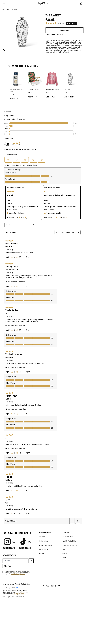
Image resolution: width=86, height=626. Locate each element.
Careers (65, 553)
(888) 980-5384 (20, 592)
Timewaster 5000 (68, 537)
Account (17, 584)
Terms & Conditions (15, 573)
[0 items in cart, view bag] (81, 3)
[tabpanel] (64, 45)
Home (4, 9)
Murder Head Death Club (70, 545)
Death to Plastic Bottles (69, 541)
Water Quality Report (44, 549)
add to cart (64, 30)
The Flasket (14, 9)
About (64, 558)
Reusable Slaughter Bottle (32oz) (16, 90)
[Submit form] (31, 561)
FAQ (64, 549)
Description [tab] (50, 35)
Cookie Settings (25, 584)
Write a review (71, 23)
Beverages (6, 584)
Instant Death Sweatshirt (52, 89)
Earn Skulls (42, 537)
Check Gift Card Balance (45, 545)
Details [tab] (60, 35)
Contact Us (42, 553)
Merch (8, 9)
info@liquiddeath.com (19, 593)
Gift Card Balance (43, 541)
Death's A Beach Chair (33, 89)
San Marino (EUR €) (49, 586)
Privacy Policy (22, 573)
